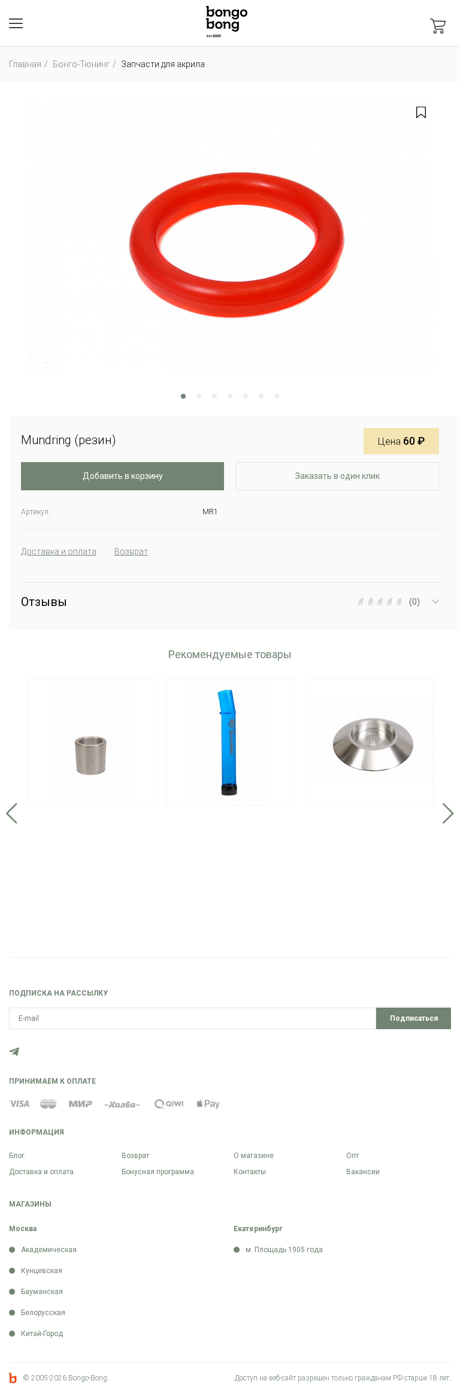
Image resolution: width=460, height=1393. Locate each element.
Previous (11, 813)
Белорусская (43, 1312)
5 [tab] (245, 396)
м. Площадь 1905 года (284, 1250)
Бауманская (42, 1292)
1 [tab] (183, 396)
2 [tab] (198, 396)
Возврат (135, 1155)
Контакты (250, 1172)
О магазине (254, 1155)
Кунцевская (41, 1271)
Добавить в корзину (123, 476)
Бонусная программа (158, 1172)
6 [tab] (261, 396)
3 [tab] (214, 396)
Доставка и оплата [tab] (58, 551)
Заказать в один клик (337, 476)
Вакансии (363, 1172)
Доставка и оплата (41, 1172)
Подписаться (414, 1018)
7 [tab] (276, 396)
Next (448, 813)
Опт (352, 1155)
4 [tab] (230, 396)
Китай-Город (42, 1333)
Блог (17, 1155)
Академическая (49, 1250)
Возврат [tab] (131, 551)
